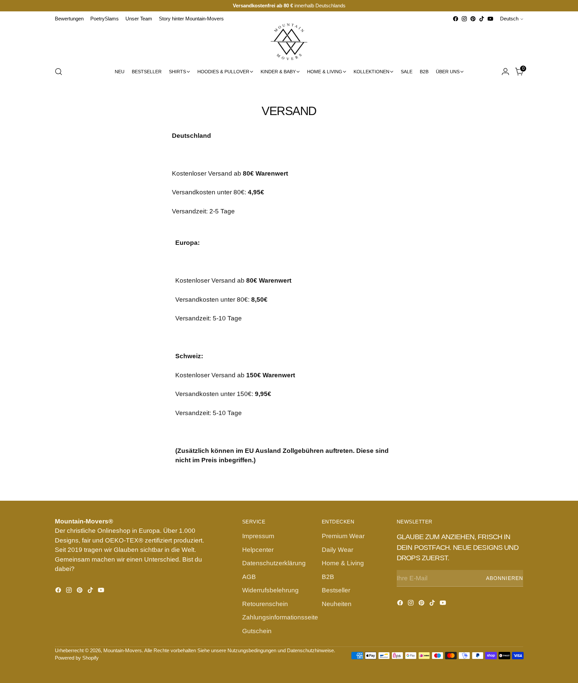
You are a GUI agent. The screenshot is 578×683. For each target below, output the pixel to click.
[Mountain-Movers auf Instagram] (464, 19)
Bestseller (336, 590)
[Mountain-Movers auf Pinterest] (473, 19)
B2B (328, 576)
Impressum (258, 536)
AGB (249, 576)
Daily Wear (337, 549)
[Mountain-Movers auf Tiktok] (482, 19)
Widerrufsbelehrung (270, 590)
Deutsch (509, 18)
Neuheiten (337, 603)
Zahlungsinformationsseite (280, 617)
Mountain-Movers (122, 650)
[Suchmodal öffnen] (58, 71)
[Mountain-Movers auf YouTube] (490, 19)
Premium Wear (343, 536)
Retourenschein (265, 603)
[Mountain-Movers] (289, 41)
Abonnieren (504, 578)
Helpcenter (258, 549)
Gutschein (257, 631)
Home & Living (343, 563)
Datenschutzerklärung (274, 563)
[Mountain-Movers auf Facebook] (456, 19)
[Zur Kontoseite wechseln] (505, 71)
